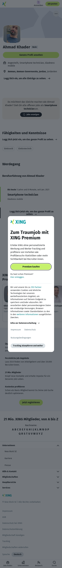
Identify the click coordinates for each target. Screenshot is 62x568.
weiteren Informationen (27, 314)
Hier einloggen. (17, 277)
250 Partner (36, 287)
